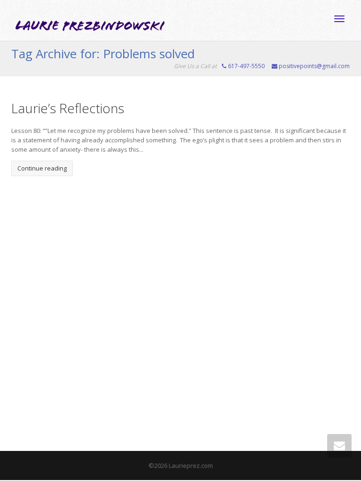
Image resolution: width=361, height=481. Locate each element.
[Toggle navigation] (339, 19)
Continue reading (42, 168)
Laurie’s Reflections (67, 108)
